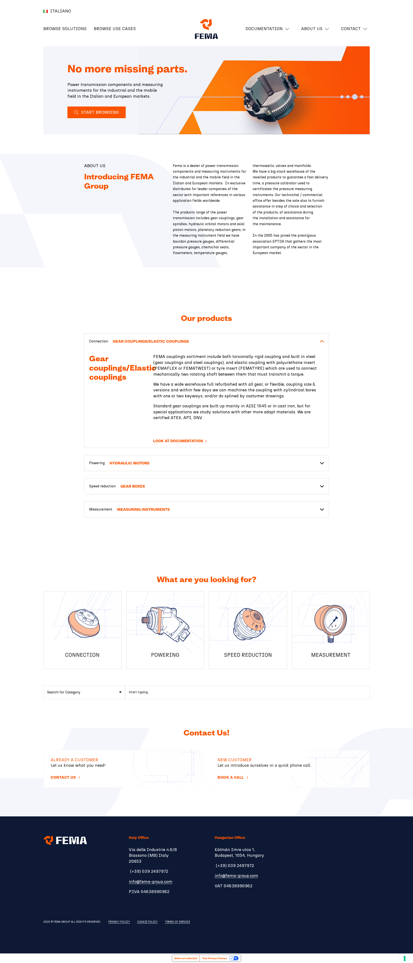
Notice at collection (185, 958)
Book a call (230, 777)
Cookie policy (147, 921)
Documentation (264, 29)
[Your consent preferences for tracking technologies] (404, 958)
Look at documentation (178, 441)
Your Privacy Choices (214, 958)
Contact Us (63, 777)
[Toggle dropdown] (287, 29)
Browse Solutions (65, 29)
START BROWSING (100, 112)
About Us (311, 29)
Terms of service (177, 921)
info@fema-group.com (150, 882)
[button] (206, 341)
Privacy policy (119, 921)
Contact (351, 29)
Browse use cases (115, 29)
